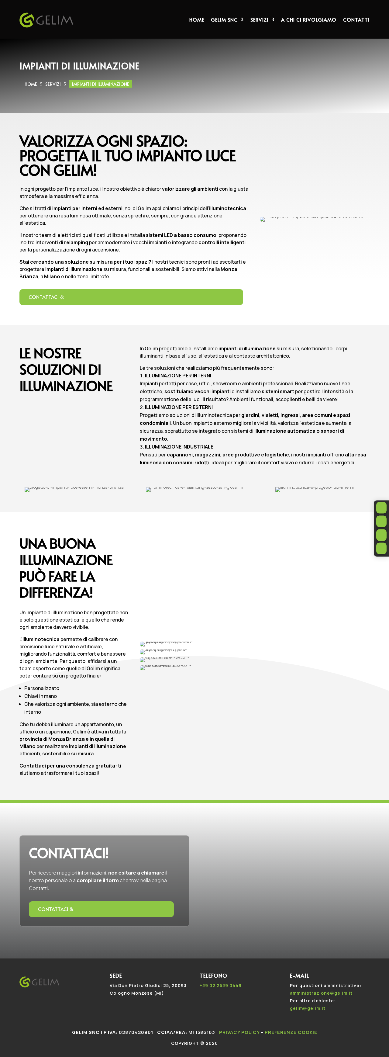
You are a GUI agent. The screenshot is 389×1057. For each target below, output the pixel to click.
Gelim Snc (224, 19)
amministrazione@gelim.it (321, 993)
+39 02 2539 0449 (221, 985)
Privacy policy (239, 1032)
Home (196, 19)
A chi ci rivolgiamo (308, 19)
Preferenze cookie (291, 1032)
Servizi (259, 19)
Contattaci (44, 296)
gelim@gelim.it (307, 1008)
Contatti (356, 19)
